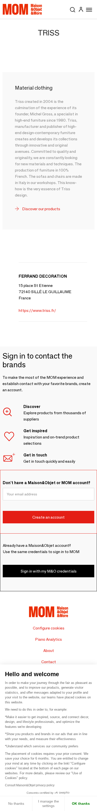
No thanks (16, 804)
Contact (48, 661)
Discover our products (40, 208)
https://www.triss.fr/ (37, 310)
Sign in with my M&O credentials (49, 571)
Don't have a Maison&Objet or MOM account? (46, 482)
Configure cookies (48, 628)
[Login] (81, 10)
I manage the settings (48, 803)
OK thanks (81, 804)
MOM (22, 9)
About (48, 650)
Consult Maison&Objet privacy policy (29, 785)
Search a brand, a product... (72, 8)
